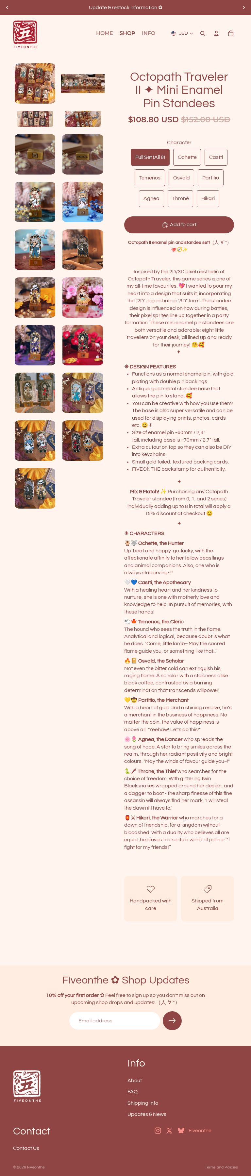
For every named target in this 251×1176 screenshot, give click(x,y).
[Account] (216, 33)
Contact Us (26, 1148)
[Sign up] (172, 1020)
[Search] (202, 33)
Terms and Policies (221, 1167)
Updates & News (146, 1114)
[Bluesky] (181, 1131)
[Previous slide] (7, 7)
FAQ (132, 1091)
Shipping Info (142, 1103)
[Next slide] (244, 7)
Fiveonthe (36, 1167)
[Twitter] (169, 1131)
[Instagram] (158, 1131)
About (134, 1080)
